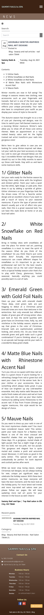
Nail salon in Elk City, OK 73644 (19, 612)
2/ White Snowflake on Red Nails (20, 77)
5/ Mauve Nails (12, 88)
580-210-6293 (36, 606)
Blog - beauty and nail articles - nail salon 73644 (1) (20, 536)
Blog (33, 612)
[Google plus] (24, 603)
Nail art (13, 101)
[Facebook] (20, 603)
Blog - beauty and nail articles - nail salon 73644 (24, 53)
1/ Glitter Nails (12, 74)
